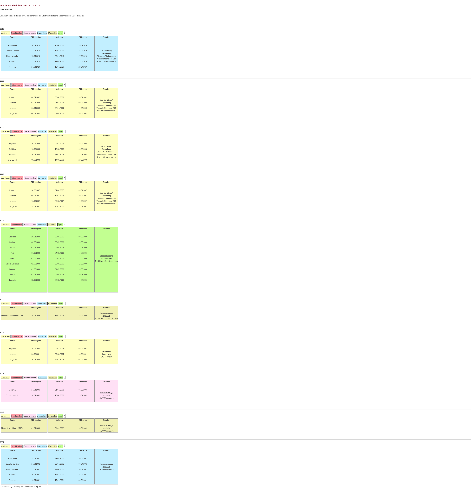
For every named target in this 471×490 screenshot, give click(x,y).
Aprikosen (5, 33)
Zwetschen (42, 85)
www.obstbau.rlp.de (33, 487)
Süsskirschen (16, 33)
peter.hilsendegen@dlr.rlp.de (11, 487)
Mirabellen (52, 33)
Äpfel (60, 33)
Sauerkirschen (30, 33)
